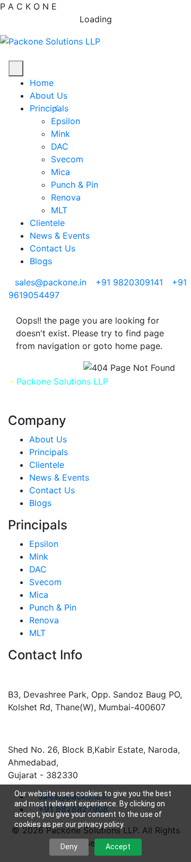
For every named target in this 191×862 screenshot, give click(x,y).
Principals (49, 108)
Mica (60, 172)
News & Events (60, 235)
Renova (66, 197)
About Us (48, 95)
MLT (59, 210)
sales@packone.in (50, 282)
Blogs (41, 261)
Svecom (67, 159)
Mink (60, 133)
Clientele (47, 222)
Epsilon (65, 121)
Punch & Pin (74, 184)
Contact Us (52, 248)
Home (42, 82)
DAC (59, 146)
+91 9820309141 (129, 282)
